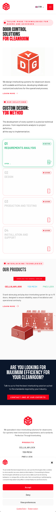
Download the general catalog (29, 278)
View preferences (28, 502)
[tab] (13, 286)
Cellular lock (27, 447)
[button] (52, 462)
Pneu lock (27, 456)
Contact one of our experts (28, 397)
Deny (28, 495)
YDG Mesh (27, 452)
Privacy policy (33, 508)
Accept (28, 487)
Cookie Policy (22, 508)
